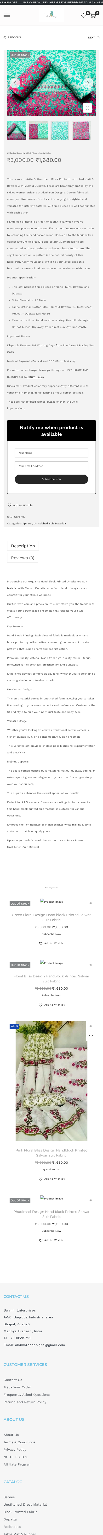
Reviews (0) (22, 557)
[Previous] (15, 83)
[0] (83, 15)
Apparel (27, 523)
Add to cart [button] (53, 1169)
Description (23, 545)
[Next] (88, 83)
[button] (20, 505)
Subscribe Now (51, 934)
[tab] (51, 546)
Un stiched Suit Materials (50, 523)
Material (12, 588)
